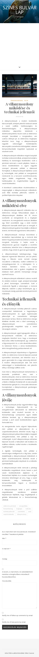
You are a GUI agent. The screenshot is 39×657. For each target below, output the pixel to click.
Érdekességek (17, 100)
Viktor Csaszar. (29, 653)
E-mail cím (6, 549)
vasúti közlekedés (8, 514)
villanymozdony (21, 514)
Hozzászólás (6, 581)
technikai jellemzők (8, 511)
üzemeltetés (21, 511)
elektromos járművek (9, 506)
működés (28, 509)
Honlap (4, 559)
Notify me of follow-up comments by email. (17, 615)
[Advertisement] (19, 43)
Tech (26, 100)
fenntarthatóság (8, 509)
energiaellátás (23, 506)
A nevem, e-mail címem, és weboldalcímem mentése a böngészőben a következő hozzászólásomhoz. (17, 574)
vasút (29, 511)
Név (4, 538)
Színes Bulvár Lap (19, 9)
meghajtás (19, 509)
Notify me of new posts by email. (14, 622)
